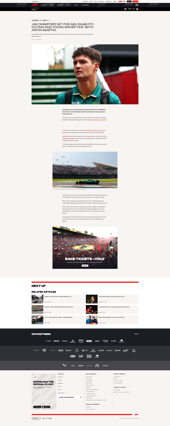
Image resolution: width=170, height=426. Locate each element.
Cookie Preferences (90, 409)
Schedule (43, 5)
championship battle (68, 138)
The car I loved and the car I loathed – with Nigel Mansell (58, 317)
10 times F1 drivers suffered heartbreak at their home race (58, 307)
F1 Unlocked (85, 5)
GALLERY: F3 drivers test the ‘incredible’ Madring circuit (57, 296)
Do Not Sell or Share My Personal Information (96, 400)
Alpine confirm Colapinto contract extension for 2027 (111, 317)
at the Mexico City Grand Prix (98, 120)
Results (51, 5)
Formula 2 (88, 136)
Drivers (68, 5)
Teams (76, 5)
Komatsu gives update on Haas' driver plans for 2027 (112, 296)
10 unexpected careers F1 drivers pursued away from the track (114, 307)
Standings (60, 5)
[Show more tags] (49, 20)
